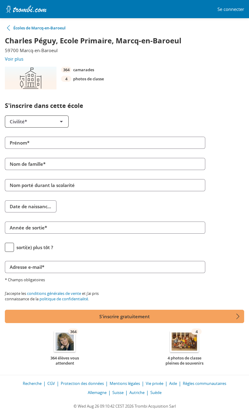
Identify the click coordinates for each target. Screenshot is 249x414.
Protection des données (82, 383)
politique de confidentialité (63, 299)
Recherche (32, 383)
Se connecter (230, 9)
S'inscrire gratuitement (124, 316)
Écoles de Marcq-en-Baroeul (39, 28)
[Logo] (26, 9)
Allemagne (97, 392)
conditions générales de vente (54, 293)
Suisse (118, 392)
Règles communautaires (204, 383)
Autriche (137, 392)
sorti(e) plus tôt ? (34, 247)
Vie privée (154, 383)
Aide (173, 383)
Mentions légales (125, 383)
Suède (156, 392)
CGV (51, 383)
